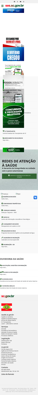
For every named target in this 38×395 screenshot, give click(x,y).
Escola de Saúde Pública (8, 320)
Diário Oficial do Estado (8, 356)
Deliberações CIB (6, 340)
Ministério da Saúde (7, 363)
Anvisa (3, 364)
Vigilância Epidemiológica (9, 318)
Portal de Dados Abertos (8, 361)
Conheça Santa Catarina (8, 359)
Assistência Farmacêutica (9, 330)
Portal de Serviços (6, 352)
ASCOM (3, 329)
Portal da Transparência (8, 354)
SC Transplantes (6, 322)
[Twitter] (17, 1)
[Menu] (2, 5)
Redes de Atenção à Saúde (9, 334)
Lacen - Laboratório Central (9, 323)
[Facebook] (14, 1)
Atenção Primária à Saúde (9, 332)
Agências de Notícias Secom (9, 351)
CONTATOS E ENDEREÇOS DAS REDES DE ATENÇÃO (20, 176)
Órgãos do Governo (7, 357)
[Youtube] (20, 1)
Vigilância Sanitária (7, 317)
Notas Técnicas (5, 342)
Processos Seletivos (7, 335)
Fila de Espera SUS (6, 349)
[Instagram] (23, 1)
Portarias (4, 344)
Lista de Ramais (7, 374)
